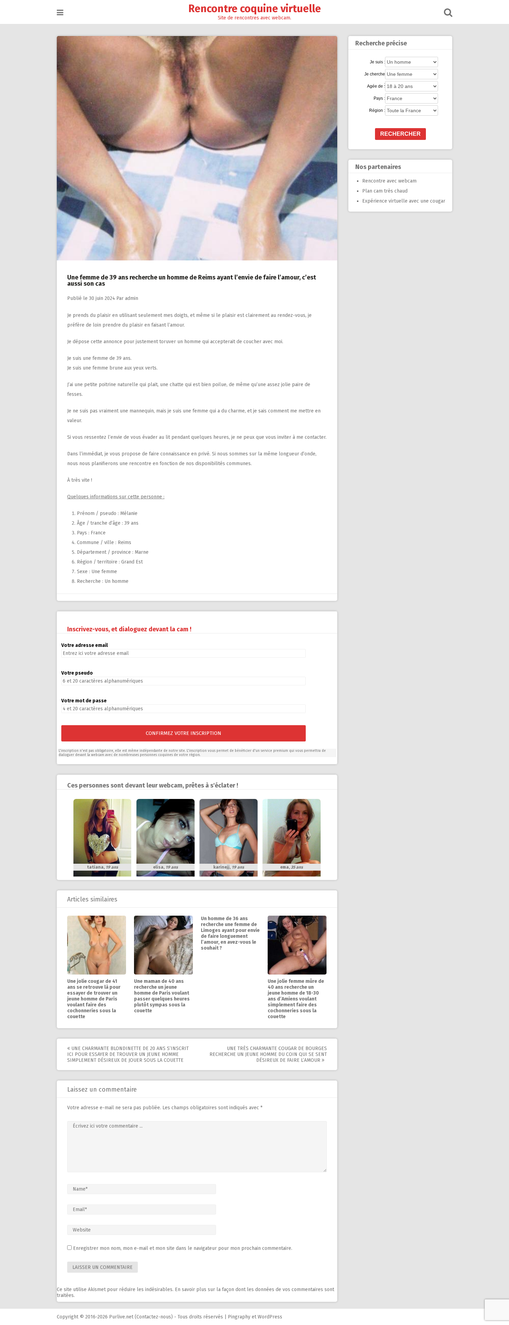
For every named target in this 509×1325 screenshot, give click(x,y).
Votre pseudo (77, 673)
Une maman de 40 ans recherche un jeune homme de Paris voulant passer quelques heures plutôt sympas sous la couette (162, 996)
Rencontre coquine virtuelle (254, 8)
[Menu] (60, 13)
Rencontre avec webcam (389, 181)
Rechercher (400, 134)
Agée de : (376, 86)
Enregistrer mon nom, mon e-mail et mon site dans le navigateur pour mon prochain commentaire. (182, 1248)
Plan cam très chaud (385, 191)
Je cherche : (374, 74)
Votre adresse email (84, 645)
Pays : (379, 98)
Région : (377, 110)
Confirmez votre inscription (183, 733)
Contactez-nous (153, 1317)
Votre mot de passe (84, 701)
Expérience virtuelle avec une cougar (403, 201)
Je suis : (377, 62)
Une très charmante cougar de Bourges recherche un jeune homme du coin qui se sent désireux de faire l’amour (268, 1054)
